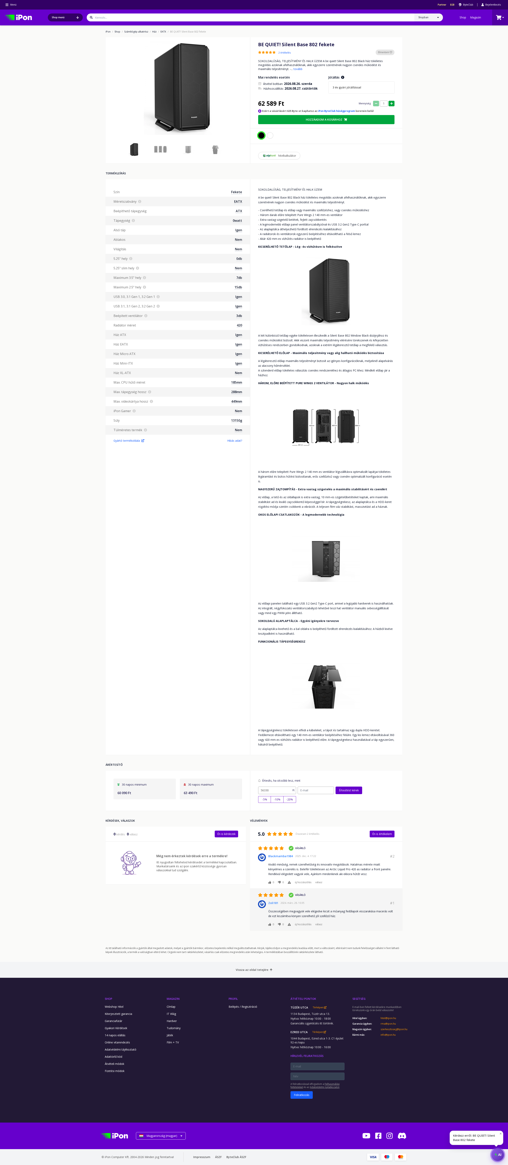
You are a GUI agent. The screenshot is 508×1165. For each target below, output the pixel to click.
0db (239, 258)
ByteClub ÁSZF (236, 1157)
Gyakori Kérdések (116, 1028)
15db (238, 287)
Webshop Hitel (114, 1007)
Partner (442, 4)
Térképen (318, 1007)
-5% (264, 799)
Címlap (171, 1007)
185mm (236, 382)
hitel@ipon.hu (388, 1018)
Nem (238, 239)
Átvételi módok (114, 1064)
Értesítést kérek (349, 790)
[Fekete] (261, 135)
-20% (289, 799)
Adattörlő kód (113, 1056)
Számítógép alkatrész (136, 31)
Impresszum (201, 1157)
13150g (236, 420)
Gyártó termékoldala (127, 440)
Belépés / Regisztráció (243, 1007)
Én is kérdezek (226, 834)
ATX (239, 211)
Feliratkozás (301, 1095)
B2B (452, 4)
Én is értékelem (382, 834)
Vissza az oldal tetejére (252, 970)
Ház (154, 31)
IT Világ (171, 1014)
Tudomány (174, 1028)
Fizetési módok (114, 1071)
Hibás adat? (234, 440)
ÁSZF (218, 1157)
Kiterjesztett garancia (118, 1014)
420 (239, 325)
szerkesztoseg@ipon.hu (393, 1029)
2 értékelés (284, 52)
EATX (163, 31)
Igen (238, 230)
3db (239, 316)
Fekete (236, 192)
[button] (133, 149)
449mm (236, 401)
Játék (170, 1035)
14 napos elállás (115, 1035)
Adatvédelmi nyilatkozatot (324, 1087)
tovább (297, 69)
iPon (108, 31)
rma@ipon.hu (388, 1023)
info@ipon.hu (388, 1034)
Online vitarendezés (117, 1042)
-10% (277, 799)
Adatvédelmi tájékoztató (120, 1049)
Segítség (359, 999)
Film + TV (173, 1042)
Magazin (475, 17)
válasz (318, 882)
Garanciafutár (113, 1021)
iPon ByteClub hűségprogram (336, 111)
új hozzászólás (303, 882)
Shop (463, 17)
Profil (233, 999)
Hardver (172, 1021)
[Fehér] (270, 135)
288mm (236, 392)
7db (239, 277)
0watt (237, 220)
